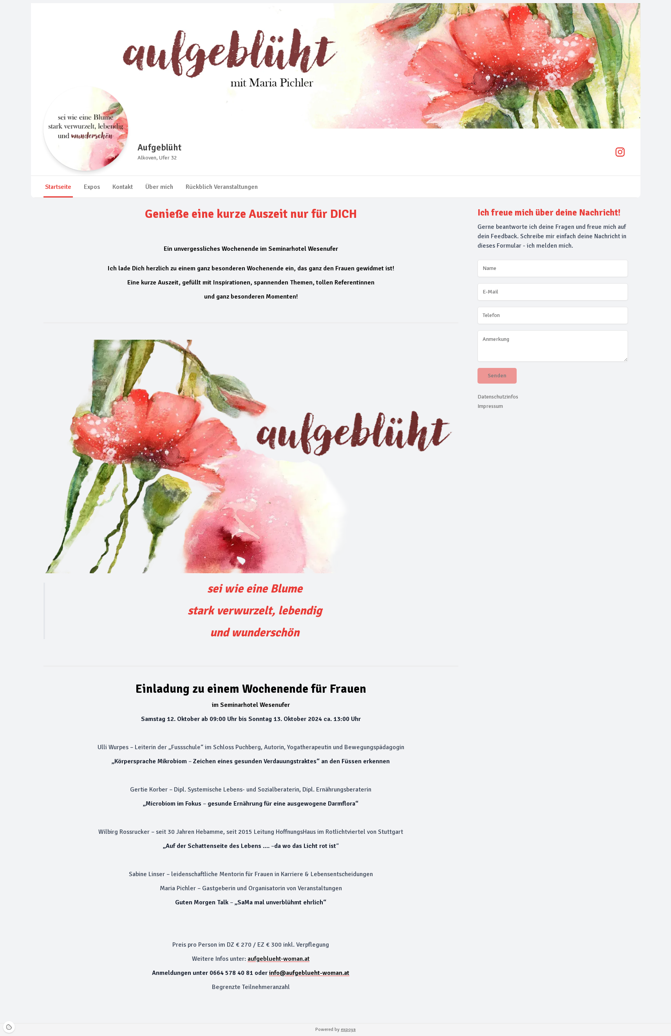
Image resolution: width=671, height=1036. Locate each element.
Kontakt (122, 187)
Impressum (490, 406)
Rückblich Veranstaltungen (222, 187)
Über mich (159, 187)
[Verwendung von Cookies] (9, 1027)
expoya (348, 1029)
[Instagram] (620, 152)
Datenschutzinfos (497, 396)
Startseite (58, 187)
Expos (92, 187)
